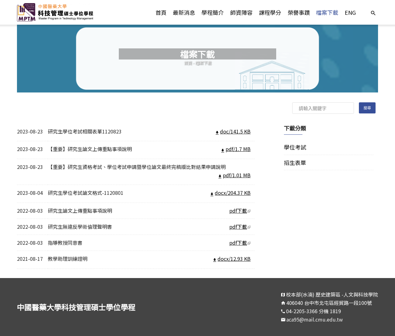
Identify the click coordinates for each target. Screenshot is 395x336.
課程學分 (270, 12)
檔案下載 (327, 12)
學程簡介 (213, 12)
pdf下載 (242, 210)
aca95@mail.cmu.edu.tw (314, 319)
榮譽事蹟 (299, 12)
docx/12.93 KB (234, 258)
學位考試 (295, 147)
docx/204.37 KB (233, 192)
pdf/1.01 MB (237, 175)
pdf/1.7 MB (238, 149)
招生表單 (295, 162)
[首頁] (62, 12)
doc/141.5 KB (235, 131)
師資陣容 (241, 12)
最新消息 (184, 12)
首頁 (161, 12)
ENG (350, 12)
